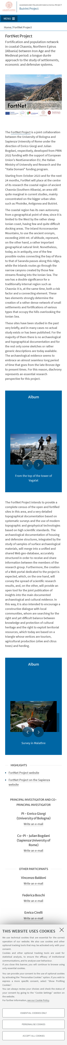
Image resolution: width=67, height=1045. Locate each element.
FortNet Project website (24, 773)
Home (7, 27)
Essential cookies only (33, 1012)
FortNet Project (21, 132)
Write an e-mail (33, 824)
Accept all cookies (33, 1035)
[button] (9, 18)
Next (39, 464)
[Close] (61, 930)
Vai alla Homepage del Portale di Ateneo (9, 6)
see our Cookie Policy (38, 1000)
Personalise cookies (33, 1024)
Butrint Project (40, 7)
